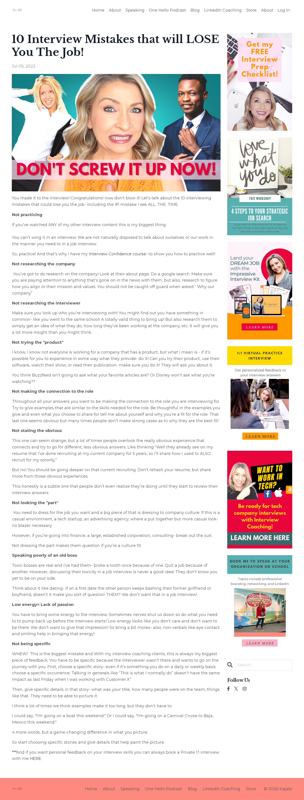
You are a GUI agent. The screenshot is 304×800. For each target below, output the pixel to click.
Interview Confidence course (117, 254)
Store (251, 10)
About (115, 10)
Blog (195, 10)
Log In (284, 10)
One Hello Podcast (167, 10)
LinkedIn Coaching (223, 10)
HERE (35, 758)
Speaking (135, 10)
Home (98, 10)
